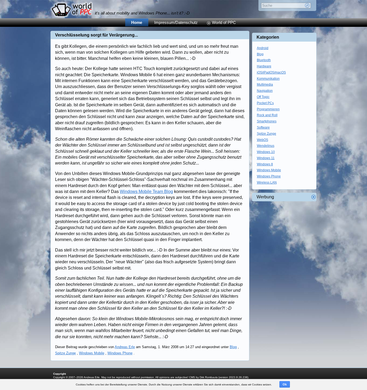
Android (262, 48)
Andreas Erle (125, 347)
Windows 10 (266, 152)
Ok (285, 384)
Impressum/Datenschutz (176, 22)
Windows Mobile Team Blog (146, 191)
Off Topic (263, 97)
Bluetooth (264, 60)
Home (136, 22)
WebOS (262, 140)
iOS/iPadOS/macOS (271, 72)
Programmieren (268, 109)
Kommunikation (268, 79)
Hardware (264, 66)
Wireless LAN (267, 182)
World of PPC (224, 22)
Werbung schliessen (313, 197)
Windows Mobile (91, 353)
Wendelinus (265, 146)
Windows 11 (266, 158)
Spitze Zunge (65, 353)
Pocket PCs (265, 103)
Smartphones (266, 121)
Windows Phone (119, 353)
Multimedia (265, 84)
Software (263, 127)
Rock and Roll (267, 115)
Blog (233, 347)
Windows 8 (265, 164)
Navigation (265, 91)
